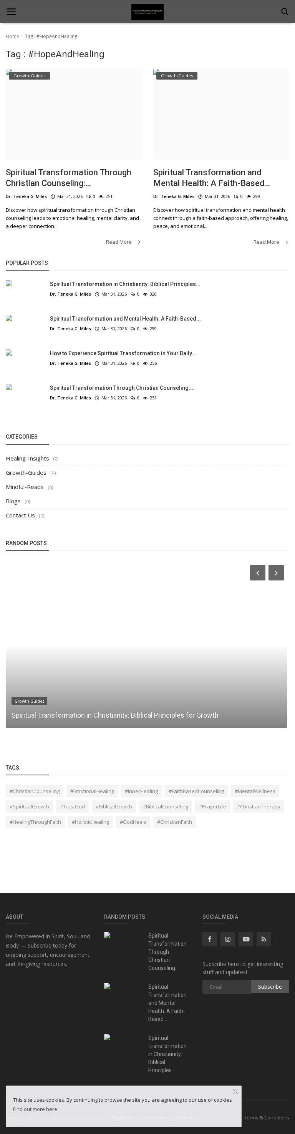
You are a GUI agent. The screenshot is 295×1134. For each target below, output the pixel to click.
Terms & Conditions (266, 1117)
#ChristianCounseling (35, 791)
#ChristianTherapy (258, 806)
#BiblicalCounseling (165, 806)
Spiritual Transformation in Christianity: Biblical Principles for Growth (115, 715)
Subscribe (270, 986)
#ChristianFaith (174, 821)
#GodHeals (133, 821)
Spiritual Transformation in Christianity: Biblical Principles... (125, 284)
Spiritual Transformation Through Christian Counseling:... (68, 178)
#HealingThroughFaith (35, 821)
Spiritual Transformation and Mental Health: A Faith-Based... (211, 178)
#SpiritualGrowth (29, 806)
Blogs (13, 501)
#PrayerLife (212, 806)
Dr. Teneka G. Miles (26, 196)
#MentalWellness (255, 791)
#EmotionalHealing (92, 791)
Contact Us (20, 515)
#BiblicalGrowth (114, 806)
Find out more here (35, 1109)
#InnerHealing (141, 791)
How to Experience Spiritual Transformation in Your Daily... (123, 353)
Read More (119, 241)
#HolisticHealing (90, 821)
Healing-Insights (27, 458)
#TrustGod (72, 806)
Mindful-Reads (25, 487)
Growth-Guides (26, 472)
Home (12, 36)
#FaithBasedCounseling (196, 791)
